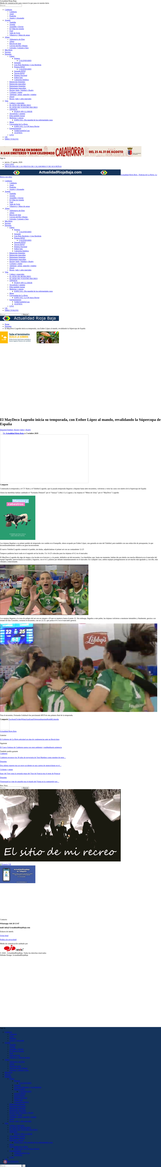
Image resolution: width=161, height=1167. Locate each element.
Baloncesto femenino (17, 82)
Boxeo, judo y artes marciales (20, 99)
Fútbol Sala (18, 78)
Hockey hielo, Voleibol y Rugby (21, 90)
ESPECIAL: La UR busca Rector (26, 126)
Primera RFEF (19, 67)
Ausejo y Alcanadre (16, 18)
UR (6, 137)
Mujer (11, 122)
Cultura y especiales (16, 103)
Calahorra (8, 10)
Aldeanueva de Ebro (17, 39)
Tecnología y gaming (17, 114)
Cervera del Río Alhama (18, 46)
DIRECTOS (12, 139)
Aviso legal (4, 936)
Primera (17, 58)
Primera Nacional (20, 75)
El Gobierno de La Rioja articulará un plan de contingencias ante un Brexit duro (29, 739)
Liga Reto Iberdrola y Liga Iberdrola (27, 65)
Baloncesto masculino (17, 84)
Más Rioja (8, 50)
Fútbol (11, 56)
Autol (11, 14)
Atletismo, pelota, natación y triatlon (22, 95)
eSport (11, 97)
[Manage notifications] (5, 1162)
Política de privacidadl (8, 940)
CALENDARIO (25, 61)
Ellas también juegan (17, 116)
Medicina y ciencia (16, 118)
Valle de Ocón (14, 33)
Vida (6, 101)
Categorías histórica (21, 80)
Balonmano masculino (17, 88)
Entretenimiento (15, 128)
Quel (11, 31)
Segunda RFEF (20, 71)
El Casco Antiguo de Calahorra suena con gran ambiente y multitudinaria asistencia (31, 747)
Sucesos (8, 52)
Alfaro (7, 37)
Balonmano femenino (17, 86)
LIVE (11, 135)
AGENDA (18, 133)
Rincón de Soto (15, 44)
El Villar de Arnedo (16, 29)
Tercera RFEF (19, 73)
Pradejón (12, 16)
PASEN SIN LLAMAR (23, 111)
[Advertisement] (9, 379)
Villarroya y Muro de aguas (19, 35)
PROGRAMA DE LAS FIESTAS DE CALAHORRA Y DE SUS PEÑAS (33, 166)
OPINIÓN (13, 109)
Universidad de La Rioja (18, 124)
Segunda (17, 63)
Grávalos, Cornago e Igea (19, 48)
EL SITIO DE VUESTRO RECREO (23, 107)
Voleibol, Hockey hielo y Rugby (19, 430)
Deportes (8, 54)
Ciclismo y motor (15, 92)
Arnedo (7, 20)
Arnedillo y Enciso (16, 27)
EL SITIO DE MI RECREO (20, 105)
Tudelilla (12, 22)
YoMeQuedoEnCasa (22, 131)
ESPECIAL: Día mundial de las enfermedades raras (33, 120)
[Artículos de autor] (4, 729)
